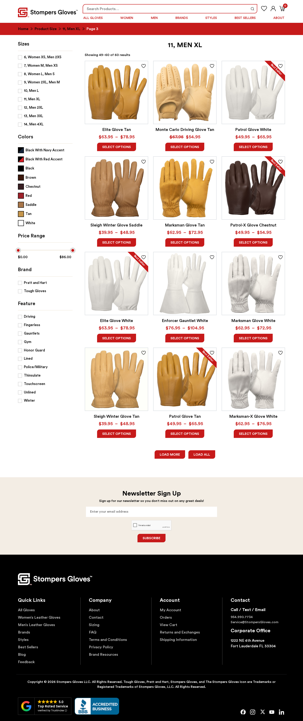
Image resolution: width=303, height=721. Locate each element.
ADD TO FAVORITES (143, 66)
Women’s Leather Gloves (39, 617)
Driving (29, 316)
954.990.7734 (242, 617)
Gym (27, 342)
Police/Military (36, 367)
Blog (22, 654)
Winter (29, 400)
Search (252, 8)
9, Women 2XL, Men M (42, 82)
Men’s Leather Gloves (36, 625)
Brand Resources (103, 654)
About (278, 18)
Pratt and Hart (35, 283)
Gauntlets (32, 333)
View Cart (168, 625)
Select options (116, 147)
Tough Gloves (35, 291)
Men (154, 18)
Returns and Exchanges (180, 632)
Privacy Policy (101, 647)
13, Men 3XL (33, 116)
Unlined (30, 392)
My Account (170, 610)
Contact (96, 617)
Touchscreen (34, 384)
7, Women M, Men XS (41, 65)
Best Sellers (245, 18)
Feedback (26, 662)
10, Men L (31, 90)
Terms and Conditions (108, 640)
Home (23, 29)
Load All (202, 454)
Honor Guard (34, 350)
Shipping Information (178, 640)
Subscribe (151, 538)
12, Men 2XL (33, 107)
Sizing (94, 625)
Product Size (45, 29)
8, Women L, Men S (39, 74)
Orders (166, 617)
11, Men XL (71, 29)
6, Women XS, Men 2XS (42, 57)
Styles (211, 18)
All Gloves (93, 18)
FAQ (92, 632)
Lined (28, 358)
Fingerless (32, 325)
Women (126, 18)
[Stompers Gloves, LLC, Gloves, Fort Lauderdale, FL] (97, 706)
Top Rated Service (53, 706)
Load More (170, 454)
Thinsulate (32, 375)
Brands (181, 18)
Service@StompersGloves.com (254, 622)
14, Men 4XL (33, 124)
